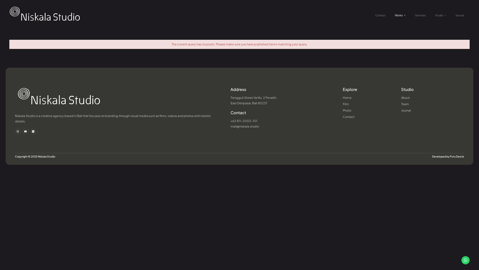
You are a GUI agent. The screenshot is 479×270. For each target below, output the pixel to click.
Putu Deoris (457, 156)
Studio (439, 15)
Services (420, 15)
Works (399, 15)
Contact (380, 15)
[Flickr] (33, 131)
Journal (459, 15)
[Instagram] (18, 131)
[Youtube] (25, 131)
